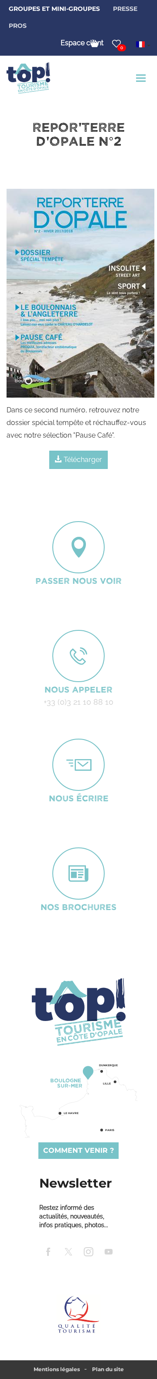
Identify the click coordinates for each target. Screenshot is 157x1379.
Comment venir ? (78, 1150)
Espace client (82, 43)
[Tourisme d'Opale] (78, 1012)
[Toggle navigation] (141, 78)
